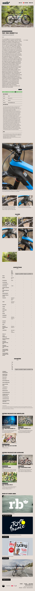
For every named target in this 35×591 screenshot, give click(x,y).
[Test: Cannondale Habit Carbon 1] (25, 460)
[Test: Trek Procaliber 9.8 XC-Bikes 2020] (9, 421)
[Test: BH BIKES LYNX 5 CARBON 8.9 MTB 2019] (9, 477)
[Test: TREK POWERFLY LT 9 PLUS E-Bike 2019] (25, 421)
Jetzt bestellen (5, 536)
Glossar (25, 583)
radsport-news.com (6, 579)
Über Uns (31, 2)
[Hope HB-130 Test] (9, 460)
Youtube (26, 2)
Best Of (20, 2)
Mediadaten (20, 587)
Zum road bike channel (7, 515)
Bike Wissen (31, 583)
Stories (21, 583)
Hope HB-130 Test (6, 467)
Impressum (24, 587)
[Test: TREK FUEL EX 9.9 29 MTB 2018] (9, 438)
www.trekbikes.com (11, 102)
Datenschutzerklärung (30, 587)
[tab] (12, 94)
